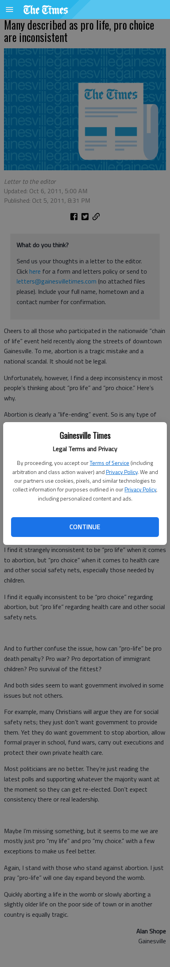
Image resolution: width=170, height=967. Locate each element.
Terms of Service (109, 463)
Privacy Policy (122, 472)
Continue (85, 526)
